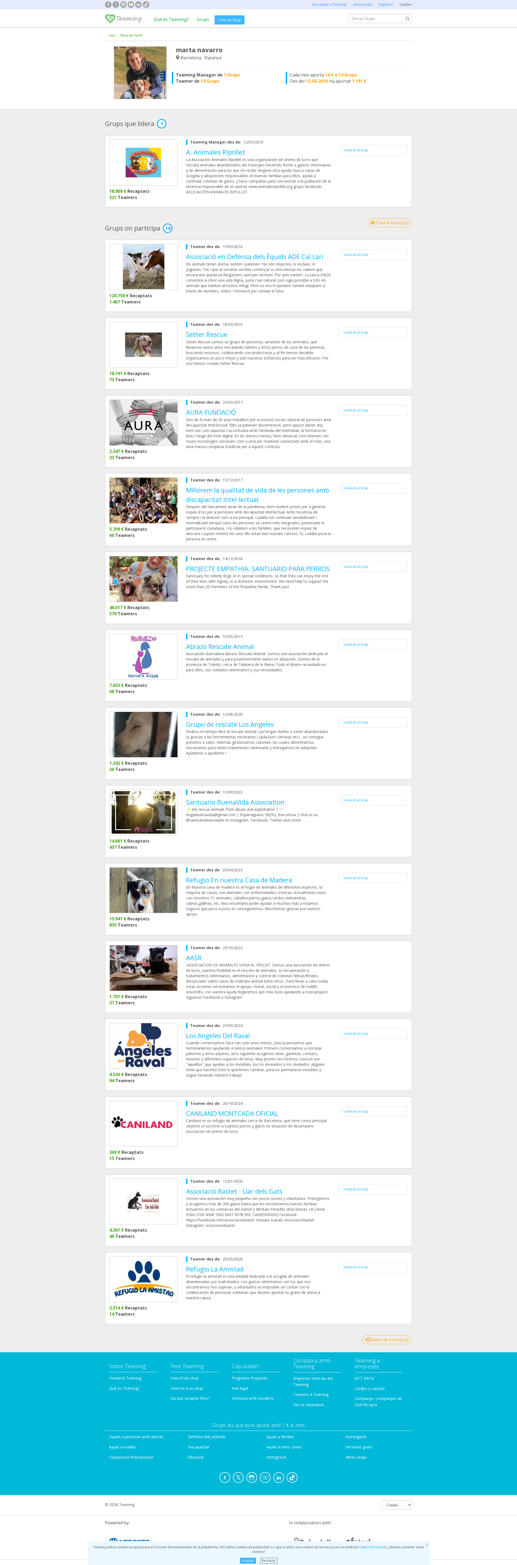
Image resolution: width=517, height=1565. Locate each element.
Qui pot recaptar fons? (189, 1398)
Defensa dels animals (206, 1436)
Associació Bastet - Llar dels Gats (234, 1191)
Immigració (276, 1457)
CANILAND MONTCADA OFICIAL (232, 1113)
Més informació (373, 1547)
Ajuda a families (280, 1436)
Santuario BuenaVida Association (235, 802)
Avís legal (240, 1388)
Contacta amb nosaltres (253, 1398)
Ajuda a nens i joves (284, 1446)
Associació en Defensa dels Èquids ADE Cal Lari (254, 256)
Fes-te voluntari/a (308, 1404)
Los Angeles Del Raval (218, 1035)
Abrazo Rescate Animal (220, 646)
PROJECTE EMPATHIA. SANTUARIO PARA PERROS (258, 568)
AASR (194, 957)
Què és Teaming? (171, 19)
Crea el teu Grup (392, 223)
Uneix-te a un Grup (389, 1340)
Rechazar (269, 1560)
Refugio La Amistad (215, 1268)
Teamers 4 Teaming (311, 1394)
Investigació (355, 1436)
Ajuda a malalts (122, 1446)
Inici (112, 35)
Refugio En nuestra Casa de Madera (239, 879)
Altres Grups (356, 1457)
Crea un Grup (229, 19)
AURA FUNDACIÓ (211, 412)
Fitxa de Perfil (131, 35)
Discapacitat (198, 1446)
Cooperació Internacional (131, 1457)
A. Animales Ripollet (215, 152)
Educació (196, 1457)
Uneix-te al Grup (356, 150)
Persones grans (359, 1446)
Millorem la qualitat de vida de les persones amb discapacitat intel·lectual (257, 494)
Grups (203, 19)
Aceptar (248, 1560)
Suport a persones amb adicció (136, 1436)
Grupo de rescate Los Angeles (230, 724)
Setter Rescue (206, 334)
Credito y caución (370, 1388)
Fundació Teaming (125, 1378)
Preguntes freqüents (249, 1378)
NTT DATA (364, 1378)
